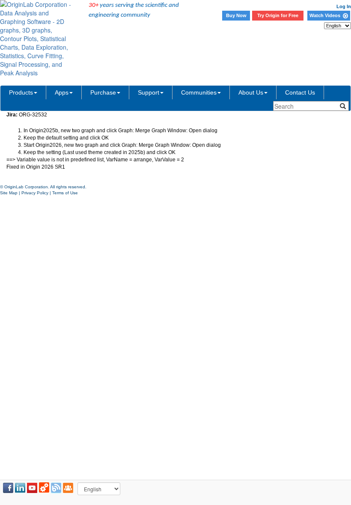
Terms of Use (65, 192)
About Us (250, 92)
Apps (61, 92)
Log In (343, 6)
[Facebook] (8, 487)
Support (148, 92)
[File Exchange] (44, 487)
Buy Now (236, 15)
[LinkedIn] (20, 487)
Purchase (103, 92)
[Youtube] (32, 487)
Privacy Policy (34, 192)
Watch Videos (326, 15)
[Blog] (56, 487)
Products (21, 92)
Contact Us (300, 92)
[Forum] (68, 487)
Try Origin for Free (277, 15)
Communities (199, 92)
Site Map (9, 192)
